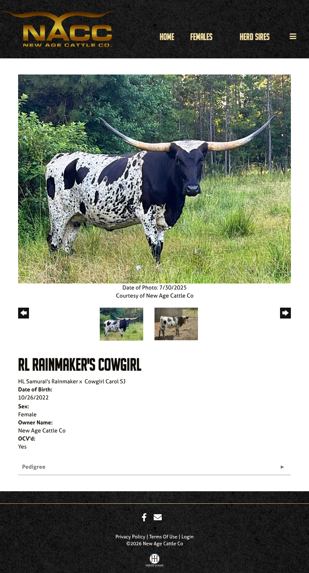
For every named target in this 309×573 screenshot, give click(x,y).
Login (187, 537)
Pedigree (33, 466)
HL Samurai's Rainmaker (48, 381)
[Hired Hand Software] (155, 562)
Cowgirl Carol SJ (105, 381)
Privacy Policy (130, 537)
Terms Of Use (163, 537)
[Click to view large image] (154, 178)
